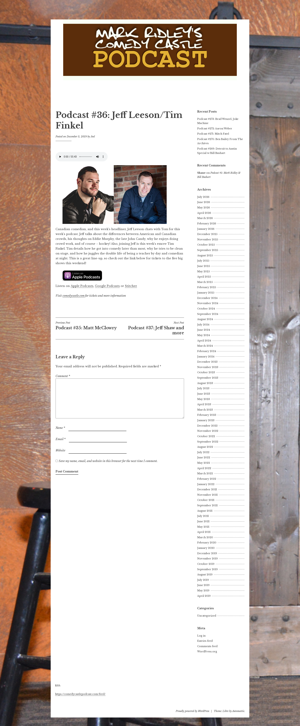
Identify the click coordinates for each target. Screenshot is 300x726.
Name (60, 428)
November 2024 (207, 303)
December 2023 (207, 361)
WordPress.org (207, 651)
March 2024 (205, 345)
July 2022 (203, 452)
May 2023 (203, 399)
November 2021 (207, 494)
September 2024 (207, 314)
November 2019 (207, 558)
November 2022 (207, 430)
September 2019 (207, 569)
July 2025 (203, 260)
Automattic (238, 711)
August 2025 (205, 255)
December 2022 (207, 425)
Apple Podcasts (82, 286)
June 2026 (203, 202)
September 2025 (207, 250)
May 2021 (203, 526)
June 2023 (203, 393)
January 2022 (205, 484)
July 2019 (203, 579)
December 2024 (207, 298)
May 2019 (203, 590)
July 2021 (203, 516)
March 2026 (205, 218)
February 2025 (206, 287)
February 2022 (206, 478)
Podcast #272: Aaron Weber (214, 128)
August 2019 (204, 574)
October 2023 (206, 372)
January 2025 (205, 292)
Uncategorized (206, 615)
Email (61, 439)
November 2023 (207, 367)
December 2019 (207, 553)
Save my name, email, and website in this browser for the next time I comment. (108, 461)
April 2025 (204, 276)
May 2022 (203, 462)
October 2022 (206, 436)
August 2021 (204, 510)
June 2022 (203, 457)
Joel (93, 136)
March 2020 (205, 537)
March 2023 (205, 409)
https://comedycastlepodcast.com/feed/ (80, 694)
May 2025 (203, 271)
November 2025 (207, 239)
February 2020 (206, 542)
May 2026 (203, 207)
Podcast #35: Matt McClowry (86, 325)
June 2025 (203, 266)
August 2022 (205, 446)
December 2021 (207, 489)
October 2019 (205, 564)
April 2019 (204, 595)
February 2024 (206, 351)
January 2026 (205, 228)
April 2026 (204, 213)
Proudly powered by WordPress (192, 711)
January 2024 (205, 356)
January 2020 (206, 548)
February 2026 (206, 223)
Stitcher (131, 286)
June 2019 (203, 585)
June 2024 (203, 329)
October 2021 (205, 500)
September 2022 (207, 441)
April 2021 (204, 532)
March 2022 (205, 473)
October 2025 (206, 244)
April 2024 (204, 340)
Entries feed (205, 640)
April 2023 (204, 404)
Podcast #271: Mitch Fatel (213, 133)
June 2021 (203, 521)
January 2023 (205, 420)
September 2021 (207, 505)
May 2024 (203, 335)
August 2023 (205, 383)
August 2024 (205, 319)
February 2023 (206, 414)
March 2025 (205, 282)
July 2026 (203, 197)
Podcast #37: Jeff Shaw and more (156, 328)
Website (60, 450)
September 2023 (207, 377)
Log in (201, 635)
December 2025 (207, 234)
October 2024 (206, 308)
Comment (63, 376)
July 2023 (203, 388)
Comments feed (207, 646)
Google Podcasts (107, 286)
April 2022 (204, 468)
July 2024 (203, 324)
